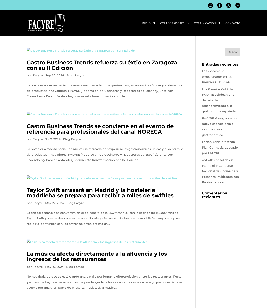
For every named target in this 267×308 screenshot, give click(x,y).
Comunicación (205, 23)
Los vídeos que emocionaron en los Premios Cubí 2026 (217, 76)
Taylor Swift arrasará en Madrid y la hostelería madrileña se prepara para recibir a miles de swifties (100, 193)
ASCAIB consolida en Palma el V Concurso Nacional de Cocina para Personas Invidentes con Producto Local (220, 171)
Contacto (232, 23)
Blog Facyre (75, 75)
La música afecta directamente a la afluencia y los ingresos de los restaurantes (97, 256)
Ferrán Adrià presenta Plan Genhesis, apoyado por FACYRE (220, 147)
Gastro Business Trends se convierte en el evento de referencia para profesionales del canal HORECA (100, 129)
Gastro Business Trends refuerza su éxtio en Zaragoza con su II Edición (102, 65)
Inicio (146, 23)
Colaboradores (172, 23)
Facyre (38, 75)
